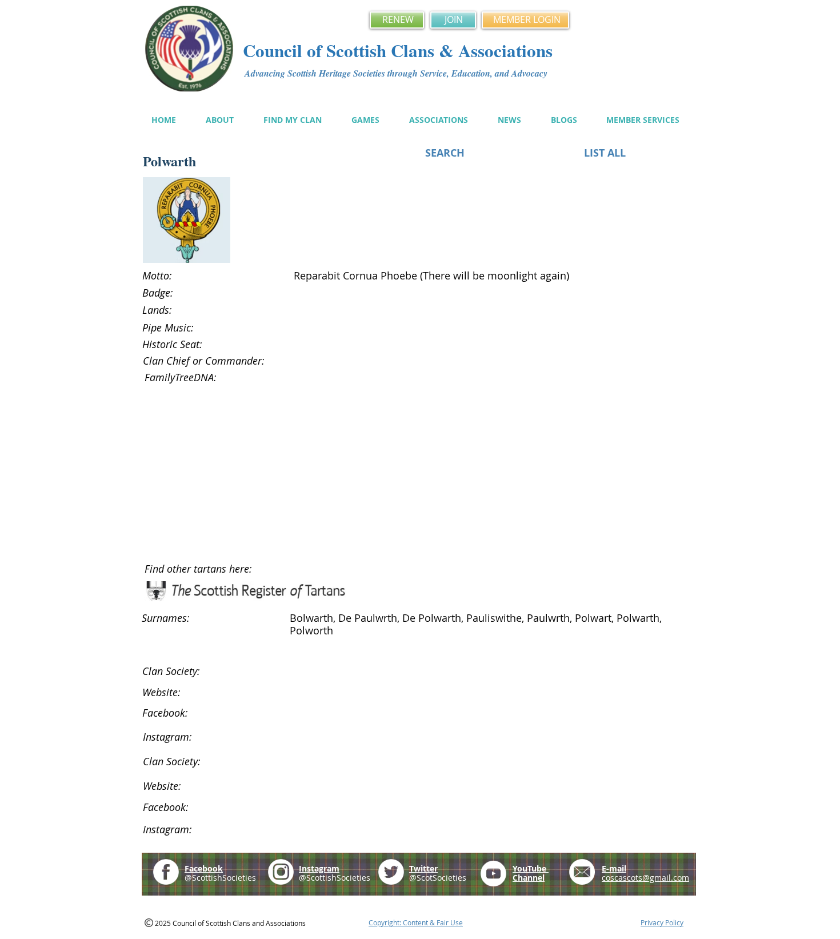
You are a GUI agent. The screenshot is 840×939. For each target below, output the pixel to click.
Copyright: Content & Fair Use (416, 922)
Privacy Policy (662, 922)
